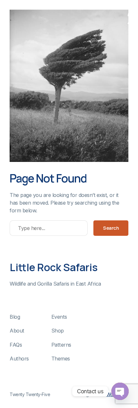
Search (111, 228)
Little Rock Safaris (54, 267)
